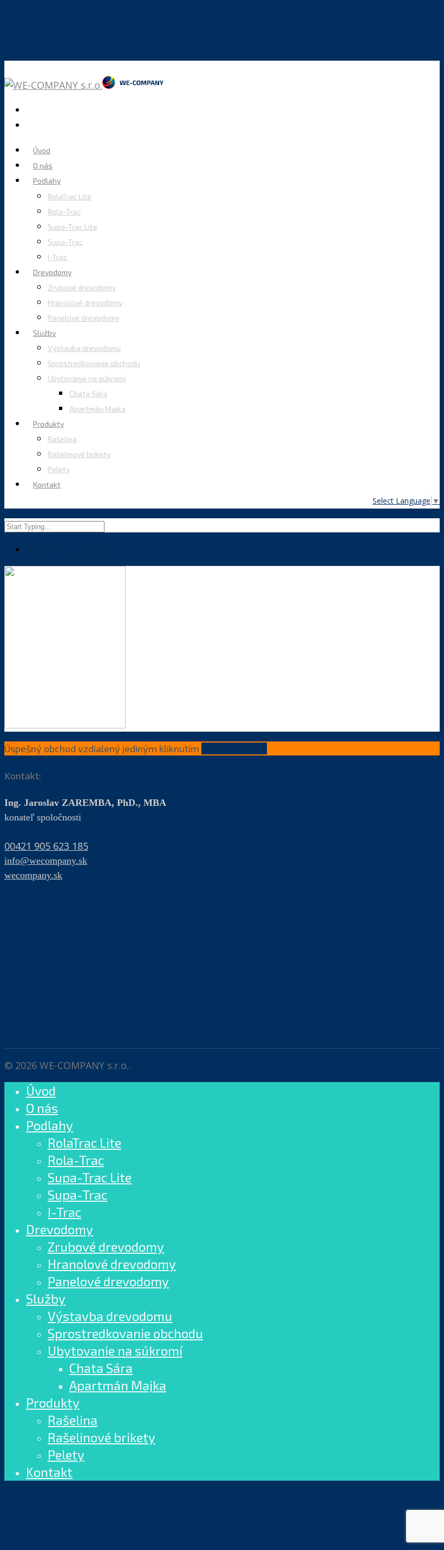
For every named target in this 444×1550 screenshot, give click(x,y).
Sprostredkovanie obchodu (94, 363)
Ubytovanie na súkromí (87, 378)
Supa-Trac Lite (72, 226)
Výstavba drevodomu (84, 348)
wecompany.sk (33, 875)
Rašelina (62, 439)
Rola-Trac (64, 211)
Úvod (41, 1090)
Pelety (59, 469)
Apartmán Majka (97, 408)
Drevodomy (59, 1229)
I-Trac (57, 257)
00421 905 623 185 (46, 845)
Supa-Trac (65, 241)
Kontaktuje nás (234, 748)
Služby (44, 332)
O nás (42, 1108)
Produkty (53, 1402)
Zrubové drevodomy (82, 287)
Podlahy (47, 180)
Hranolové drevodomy (85, 302)
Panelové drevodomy (83, 317)
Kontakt (47, 484)
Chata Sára (88, 393)
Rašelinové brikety (79, 454)
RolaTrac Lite (70, 196)
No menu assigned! (70, 549)
